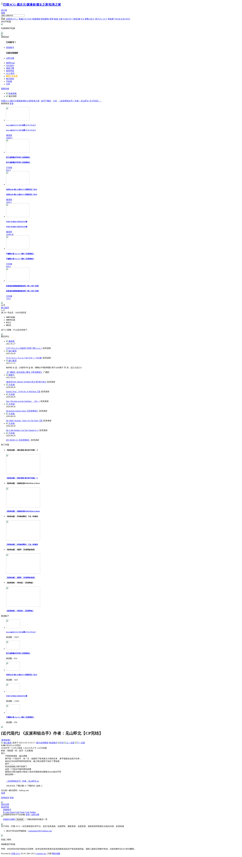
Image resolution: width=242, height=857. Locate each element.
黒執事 (111, 19)
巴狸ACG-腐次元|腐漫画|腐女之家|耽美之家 (20, 101)
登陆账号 (10, 47)
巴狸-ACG (15, 853)
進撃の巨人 (90, 19)
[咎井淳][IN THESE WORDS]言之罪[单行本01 (26, 382)
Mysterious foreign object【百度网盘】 (22, 411)
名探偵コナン (12, 19)
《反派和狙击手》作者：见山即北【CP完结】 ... (79, 101)
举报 (12, 798)
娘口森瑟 (5, 308)
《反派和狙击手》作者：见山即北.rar (22, 781)
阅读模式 (53, 743)
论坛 (10, 65)
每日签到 (10, 79)
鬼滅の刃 (23, 19)
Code (27, 812)
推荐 (10, 63)
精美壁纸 (10, 71)
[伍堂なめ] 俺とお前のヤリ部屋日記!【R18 (21, 675)
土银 (60, 19)
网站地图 (56, 853)
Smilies (33, 812)
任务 (8, 84)
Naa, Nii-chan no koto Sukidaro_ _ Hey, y (23, 401)
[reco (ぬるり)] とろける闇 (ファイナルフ (21, 632)
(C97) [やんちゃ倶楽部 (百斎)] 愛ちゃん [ (24, 348)
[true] (2, 17)
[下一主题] (80, 743)
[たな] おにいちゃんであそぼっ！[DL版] (24, 358)
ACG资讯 (10, 73)
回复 (3, 793)
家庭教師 (36, 19)
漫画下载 (10, 68)
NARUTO (67, 19)
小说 (55, 101)
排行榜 (4, 10)
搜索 (3, 13)
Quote (22, 812)
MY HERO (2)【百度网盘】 (18, 440)
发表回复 (20, 819)
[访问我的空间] (2, 303)
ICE (82, 19)
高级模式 (7, 810)
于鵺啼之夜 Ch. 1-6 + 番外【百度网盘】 (20, 717)
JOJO (29, 19)
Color (7, 812)
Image (12, 812)
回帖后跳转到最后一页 (37, 819)
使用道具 (5, 798)
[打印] (61, 743)
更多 (12, 103)
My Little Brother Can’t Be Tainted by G (22, 430)
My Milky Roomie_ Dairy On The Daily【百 (24, 421)
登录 (28, 814)
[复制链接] (5, 740)
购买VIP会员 (12, 76)
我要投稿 (5, 89)
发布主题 (5, 804)
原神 (51, 19)
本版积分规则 (9, 819)
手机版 (9, 81)
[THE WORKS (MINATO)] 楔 (16, 696)
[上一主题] (69, 743)
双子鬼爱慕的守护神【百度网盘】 (18, 653)
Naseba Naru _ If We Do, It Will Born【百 (23, 392)
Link (17, 812)
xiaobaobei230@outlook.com (40, 831)
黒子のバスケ (101, 19)
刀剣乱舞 (76, 19)
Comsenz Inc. (41, 853)
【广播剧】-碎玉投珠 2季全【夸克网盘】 (24, 372)
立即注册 (10, 58)
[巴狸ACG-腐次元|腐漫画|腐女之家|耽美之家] (31, 4)
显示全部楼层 (42, 743)
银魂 (56, 19)
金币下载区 (46, 101)
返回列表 (5, 807)
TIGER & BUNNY (122, 19)
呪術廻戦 (45, 19)
